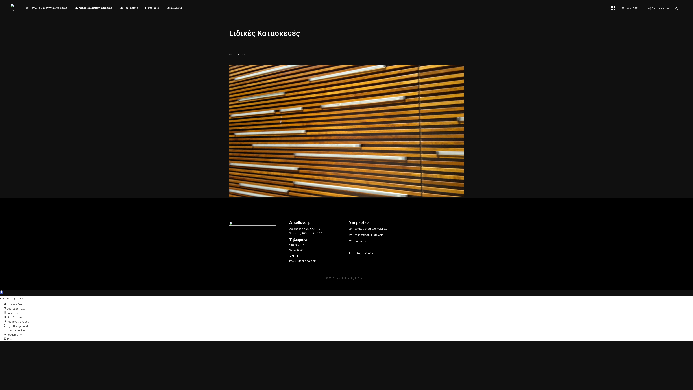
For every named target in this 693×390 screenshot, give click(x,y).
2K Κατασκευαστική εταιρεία (366, 235)
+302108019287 (628, 7)
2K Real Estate (358, 241)
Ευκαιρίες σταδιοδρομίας (364, 253)
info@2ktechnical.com (658, 8)
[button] (1, 292)
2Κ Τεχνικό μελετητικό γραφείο (368, 228)
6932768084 (296, 249)
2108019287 (296, 245)
